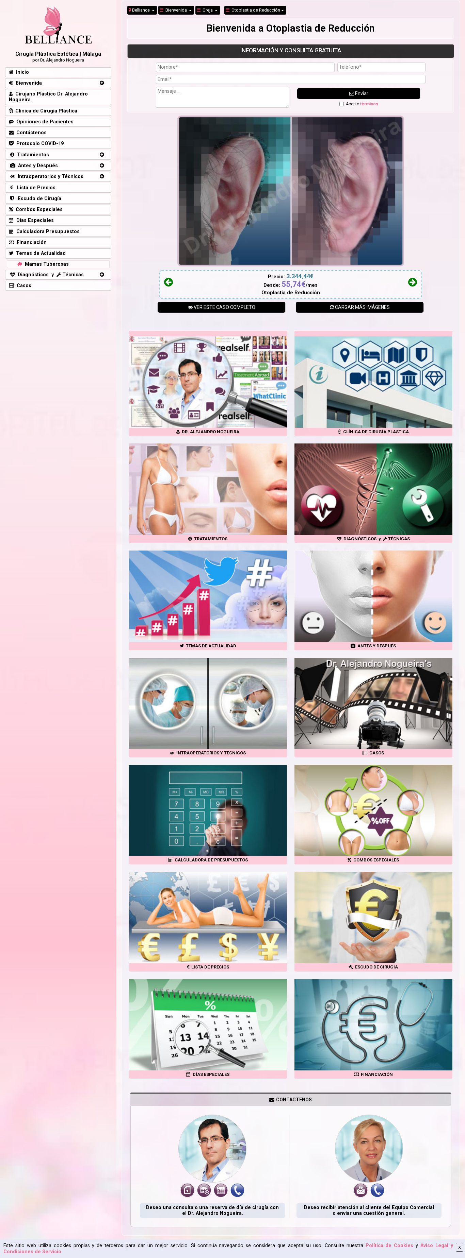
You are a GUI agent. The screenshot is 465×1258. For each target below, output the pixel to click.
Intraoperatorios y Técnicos (49, 176)
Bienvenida (175, 10)
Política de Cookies (390, 1245)
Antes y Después (36, 166)
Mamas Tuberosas (45, 264)
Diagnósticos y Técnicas (49, 275)
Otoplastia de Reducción (254, 10)
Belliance (141, 10)
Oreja (207, 10)
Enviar (361, 93)
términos (369, 104)
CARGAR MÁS (362, 307)
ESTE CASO (224, 307)
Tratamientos (31, 155)
